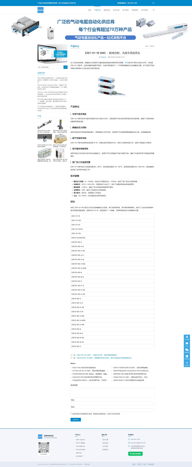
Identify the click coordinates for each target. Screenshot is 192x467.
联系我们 (135, 10)
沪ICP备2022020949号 (76, 464)
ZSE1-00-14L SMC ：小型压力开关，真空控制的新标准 (97, 355)
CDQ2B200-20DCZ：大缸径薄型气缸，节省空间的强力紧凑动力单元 (90, 380)
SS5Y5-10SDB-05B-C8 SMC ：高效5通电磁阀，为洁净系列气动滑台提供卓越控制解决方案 (131, 368)
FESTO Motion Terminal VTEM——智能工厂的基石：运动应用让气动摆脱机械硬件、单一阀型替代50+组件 (52, 87)
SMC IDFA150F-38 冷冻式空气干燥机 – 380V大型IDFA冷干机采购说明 (60, 160)
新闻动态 (107, 10)
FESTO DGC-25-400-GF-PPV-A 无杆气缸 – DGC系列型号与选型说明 (45, 131)
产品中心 (97, 10)
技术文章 (116, 10)
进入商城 (144, 10)
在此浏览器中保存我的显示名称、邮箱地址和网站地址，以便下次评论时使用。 (96, 414)
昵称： (73, 400)
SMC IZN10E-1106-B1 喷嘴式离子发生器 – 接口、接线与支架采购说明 (45, 160)
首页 (89, 10)
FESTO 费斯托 (80, 443)
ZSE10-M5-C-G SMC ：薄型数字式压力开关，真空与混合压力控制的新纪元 (104, 358)
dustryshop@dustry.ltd (138, 443)
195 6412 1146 (135, 439)
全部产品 (79, 453)
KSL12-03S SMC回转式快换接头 (84, 368)
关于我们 (125, 10)
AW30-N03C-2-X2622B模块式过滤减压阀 (128, 380)
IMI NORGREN (80, 449)
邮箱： (73, 407)
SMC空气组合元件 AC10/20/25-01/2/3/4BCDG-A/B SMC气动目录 (131, 371)
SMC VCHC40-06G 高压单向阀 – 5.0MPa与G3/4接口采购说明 (59, 145)
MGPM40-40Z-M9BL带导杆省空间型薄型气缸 (130, 374)
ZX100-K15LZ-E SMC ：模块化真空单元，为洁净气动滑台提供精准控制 (131, 377)
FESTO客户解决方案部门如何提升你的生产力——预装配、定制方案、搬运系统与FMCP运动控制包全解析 (52, 101)
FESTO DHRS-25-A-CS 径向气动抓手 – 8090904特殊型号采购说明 (45, 145)
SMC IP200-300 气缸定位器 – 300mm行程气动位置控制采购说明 (60, 131)
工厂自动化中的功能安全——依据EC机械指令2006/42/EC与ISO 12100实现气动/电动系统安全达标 (52, 108)
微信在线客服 (136, 453)
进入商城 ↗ (79, 456)
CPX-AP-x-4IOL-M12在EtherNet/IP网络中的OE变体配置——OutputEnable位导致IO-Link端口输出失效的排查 (52, 94)
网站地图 (87, 464)
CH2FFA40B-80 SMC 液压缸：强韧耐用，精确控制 (90, 374)
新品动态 (105, 443)
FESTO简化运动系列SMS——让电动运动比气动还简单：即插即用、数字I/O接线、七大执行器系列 (53, 80)
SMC (126, 63)
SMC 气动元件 (80, 439)
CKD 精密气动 (80, 446)
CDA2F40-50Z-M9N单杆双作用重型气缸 (87, 377)
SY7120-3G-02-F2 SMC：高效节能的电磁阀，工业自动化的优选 (90, 371)
